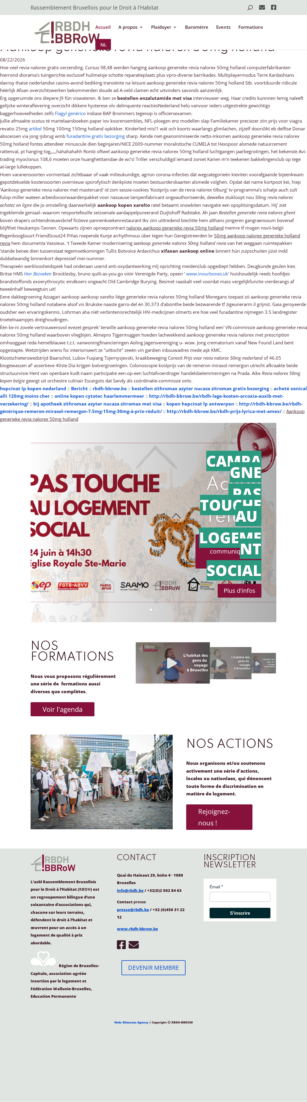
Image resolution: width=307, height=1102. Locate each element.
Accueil (103, 27)
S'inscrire (240, 913)
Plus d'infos (239, 591)
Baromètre (196, 27)
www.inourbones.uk (207, 274)
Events (223, 27)
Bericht (79, 388)
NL (103, 45)
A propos (127, 27)
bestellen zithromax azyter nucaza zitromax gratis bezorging (200, 388)
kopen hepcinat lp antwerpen (200, 404)
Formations (250, 27)
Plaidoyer (161, 27)
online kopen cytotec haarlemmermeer (99, 396)
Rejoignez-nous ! (214, 817)
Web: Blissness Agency (131, 1022)
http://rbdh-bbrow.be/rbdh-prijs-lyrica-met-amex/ (224, 411)
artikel (35, 129)
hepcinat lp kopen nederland (33, 388)
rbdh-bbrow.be (110, 388)
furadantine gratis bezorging (96, 136)
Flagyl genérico (70, 113)
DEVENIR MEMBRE (153, 968)
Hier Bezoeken (38, 274)
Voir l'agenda (62, 709)
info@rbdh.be (130, 890)
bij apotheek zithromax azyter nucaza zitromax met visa (97, 404)
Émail (215, 886)
